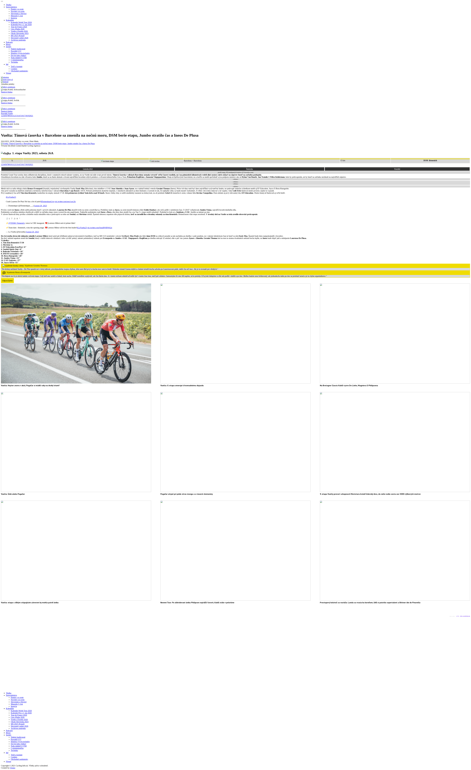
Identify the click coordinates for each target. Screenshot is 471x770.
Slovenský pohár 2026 (19, 38)
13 (16, 116)
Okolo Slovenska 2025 (20, 33)
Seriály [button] (8, 47)
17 (24, 116)
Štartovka (249, 169)
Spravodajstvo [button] (11, 7)
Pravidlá (397, 169)
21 (32, 116)
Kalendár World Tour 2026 (21, 22)
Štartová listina (6, 92)
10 (11, 116)
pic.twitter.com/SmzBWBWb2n (99, 228)
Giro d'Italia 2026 (17, 29)
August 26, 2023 (40, 206)
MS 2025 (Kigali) (18, 36)
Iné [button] (7, 64)
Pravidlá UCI (16, 51)
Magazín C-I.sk (17, 16)
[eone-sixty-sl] (7, 79)
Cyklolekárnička (17, 60)
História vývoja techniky (20, 53)
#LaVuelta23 (11, 197)
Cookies (14, 69)
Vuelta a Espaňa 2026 (19, 31)
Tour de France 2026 (19, 27)
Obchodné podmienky (19, 71)
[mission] (5, 77)
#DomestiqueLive (47, 202)
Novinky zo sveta (17, 11)
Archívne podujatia (18, 40)
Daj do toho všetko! (18, 55)
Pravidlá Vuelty (7, 113)
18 (26, 116)
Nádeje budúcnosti (18, 49)
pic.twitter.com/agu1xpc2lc (65, 202)
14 (18, 116)
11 (12, 116)
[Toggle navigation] (2, 1)
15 (20, 116)
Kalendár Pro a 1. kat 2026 (21, 25)
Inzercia (14, 18)
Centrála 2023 (88, 169)
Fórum (8, 73)
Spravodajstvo (11, 695)
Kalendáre (10, 708)
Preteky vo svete (17, 9)
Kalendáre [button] (10, 20)
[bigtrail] (4, 82)
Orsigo (12, 768)
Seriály (8, 735)
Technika (14, 62)
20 (30, 116)
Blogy (8, 44)
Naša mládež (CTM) (19, 58)
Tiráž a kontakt (16, 66)
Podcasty (9, 42)
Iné (7, 753)
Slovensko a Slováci (18, 14)
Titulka (8, 5)
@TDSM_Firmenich (16, 223)
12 (14, 116)
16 (22, 116)
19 (28, 116)
